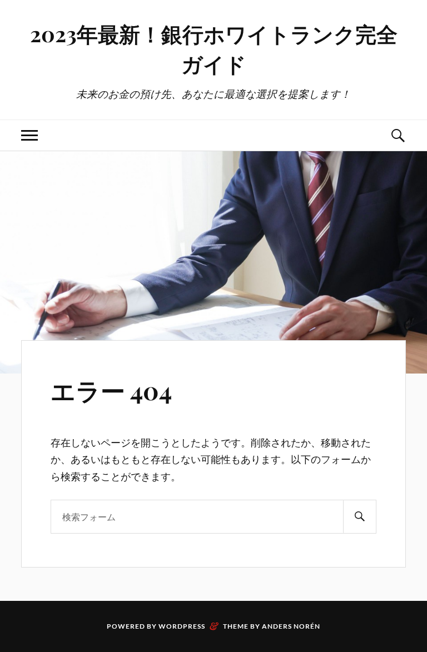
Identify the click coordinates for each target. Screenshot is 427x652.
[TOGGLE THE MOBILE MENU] (29, 135)
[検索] (359, 517)
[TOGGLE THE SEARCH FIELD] (397, 135)
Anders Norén (291, 626)
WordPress (181, 626)
